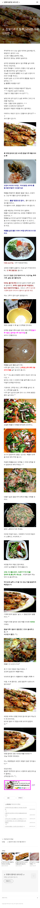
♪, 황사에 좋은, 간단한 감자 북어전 (14, 826)
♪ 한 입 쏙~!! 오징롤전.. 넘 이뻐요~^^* (15, 818)
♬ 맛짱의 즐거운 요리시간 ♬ (11, 2)
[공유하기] (11, 798)
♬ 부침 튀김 (8, 804)
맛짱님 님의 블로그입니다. (11, 877)
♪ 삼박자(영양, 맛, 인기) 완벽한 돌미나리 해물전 (15, 821)
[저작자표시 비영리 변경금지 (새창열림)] (26, 798)
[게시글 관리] (13, 798)
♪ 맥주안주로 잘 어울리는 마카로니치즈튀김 (16, 808)
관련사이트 (4, 897)
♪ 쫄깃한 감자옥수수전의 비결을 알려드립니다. (16, 814)
